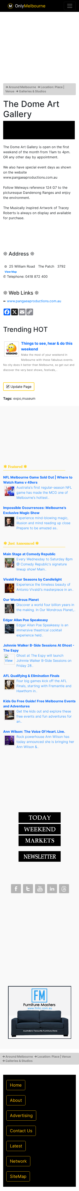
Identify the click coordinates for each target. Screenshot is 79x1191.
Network (18, 1161)
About (16, 1100)
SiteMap (18, 1176)
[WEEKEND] (40, 840)
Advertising (21, 1115)
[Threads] (63, 888)
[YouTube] (39, 888)
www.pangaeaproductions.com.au (34, 301)
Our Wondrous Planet (21, 600)
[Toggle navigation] (70, 6)
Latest (16, 1146)
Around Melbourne (22, 87)
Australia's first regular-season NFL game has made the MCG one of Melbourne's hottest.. (44, 492)
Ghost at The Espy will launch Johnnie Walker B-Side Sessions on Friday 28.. (43, 660)
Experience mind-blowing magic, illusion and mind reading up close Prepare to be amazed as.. (43, 523)
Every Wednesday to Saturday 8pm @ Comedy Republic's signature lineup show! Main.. (44, 564)
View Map (11, 271)
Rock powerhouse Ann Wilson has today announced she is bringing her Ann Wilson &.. (45, 741)
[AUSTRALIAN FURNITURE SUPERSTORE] (39, 1012)
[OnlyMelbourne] (10, 6)
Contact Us (21, 1130)
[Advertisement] (39, 49)
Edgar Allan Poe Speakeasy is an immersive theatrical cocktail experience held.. (42, 630)
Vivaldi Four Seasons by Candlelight (32, 579)
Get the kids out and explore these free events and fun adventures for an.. (44, 716)
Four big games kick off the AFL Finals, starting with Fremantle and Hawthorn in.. (43, 686)
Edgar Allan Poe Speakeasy (25, 620)
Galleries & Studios (32, 91)
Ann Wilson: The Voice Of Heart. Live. (34, 731)
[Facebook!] (15, 888)
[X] (27, 888)
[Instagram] (51, 888)
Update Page (20, 386)
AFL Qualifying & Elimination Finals (31, 676)
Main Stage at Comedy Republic (29, 554)
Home (16, 1085)
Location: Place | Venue (54, 1056)
